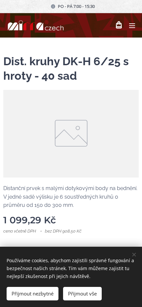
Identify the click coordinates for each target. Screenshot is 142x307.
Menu (132, 25)
